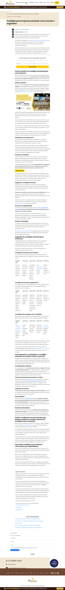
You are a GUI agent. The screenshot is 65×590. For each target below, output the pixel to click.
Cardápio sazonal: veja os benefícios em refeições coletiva (27, 518)
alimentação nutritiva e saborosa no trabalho (38, 40)
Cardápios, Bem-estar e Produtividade (14, 16)
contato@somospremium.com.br (22, 505)
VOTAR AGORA (60, 7)
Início (8, 14)
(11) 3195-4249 (18, 507)
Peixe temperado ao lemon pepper (39, 267)
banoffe (36, 348)
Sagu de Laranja (18, 523)
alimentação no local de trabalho (27, 91)
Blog (44, 2)
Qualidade (41, 2)
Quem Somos (26, 3)
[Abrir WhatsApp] (62, 587)
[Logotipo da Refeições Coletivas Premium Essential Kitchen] (10, 2)
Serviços (36, 2)
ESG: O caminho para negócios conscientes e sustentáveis (27, 525)
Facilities (22, 2)
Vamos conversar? (19, 170)
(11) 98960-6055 (18, 509)
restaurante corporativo (20, 203)
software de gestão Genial (28, 425)
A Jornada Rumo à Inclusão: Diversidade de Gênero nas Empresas (29, 521)
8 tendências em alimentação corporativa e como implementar (28, 527)
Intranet (57, 2)
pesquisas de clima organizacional (23, 231)
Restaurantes (31, 2)
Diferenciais (18, 2)
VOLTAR (32, 554)
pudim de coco (42, 348)
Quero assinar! (32, 66)
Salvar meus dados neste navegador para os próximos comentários (24, 547)
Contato (48, 2)
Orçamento (52, 2)
